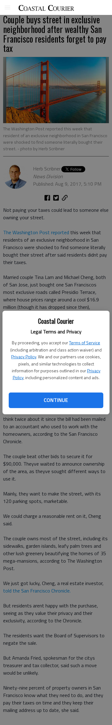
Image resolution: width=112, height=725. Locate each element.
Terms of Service (84, 342)
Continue (56, 400)
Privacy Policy (23, 356)
